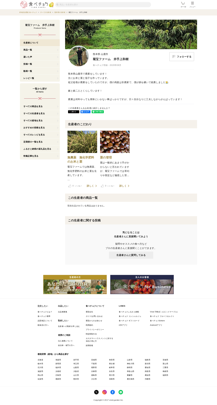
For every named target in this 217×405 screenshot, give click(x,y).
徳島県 (94, 375)
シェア (86, 112)
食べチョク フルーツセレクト (162, 316)
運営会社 (89, 312)
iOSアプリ (123, 325)
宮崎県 (112, 379)
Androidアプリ (156, 325)
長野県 (94, 367)
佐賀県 (40, 379)
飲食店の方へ (43, 325)
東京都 (112, 364)
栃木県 (40, 364)
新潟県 (147, 364)
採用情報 (89, 345)
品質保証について (45, 321)
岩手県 (76, 360)
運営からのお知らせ (94, 321)
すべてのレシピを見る (34, 134)
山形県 (129, 360)
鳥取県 (147, 371)
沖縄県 (147, 379)
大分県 (94, 379)
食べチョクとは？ (45, 312)
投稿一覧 (27, 64)
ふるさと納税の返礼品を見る (37, 149)
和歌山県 (130, 371)
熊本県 (76, 379)
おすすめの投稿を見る (34, 127)
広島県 (58, 375)
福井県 (58, 367)
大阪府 (76, 371)
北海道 (40, 360)
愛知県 (147, 367)
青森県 (58, 360)
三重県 (165, 367)
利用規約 (89, 325)
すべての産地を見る (33, 120)
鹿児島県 (130, 379)
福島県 (147, 360)
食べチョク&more (157, 321)
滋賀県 (40, 371)
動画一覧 (27, 71)
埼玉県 (76, 364)
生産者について (31, 42)
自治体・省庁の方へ (66, 345)
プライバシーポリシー (95, 330)
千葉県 (94, 364)
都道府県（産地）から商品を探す (53, 354)
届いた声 (27, 57)
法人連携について (65, 341)
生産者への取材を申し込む (69, 326)
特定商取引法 (91, 334)
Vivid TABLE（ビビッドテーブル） (164, 312)
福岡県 (165, 375)
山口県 (76, 375)
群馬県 (58, 364)
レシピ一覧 (28, 78)
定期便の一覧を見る (33, 142)
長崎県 (58, 379)
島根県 (165, 371)
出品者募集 (62, 312)
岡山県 (40, 375)
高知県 (147, 375)
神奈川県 (130, 364)
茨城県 (165, 360)
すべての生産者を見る (34, 113)
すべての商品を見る (33, 106)
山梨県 (76, 367)
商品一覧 (27, 50)
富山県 (165, 364)
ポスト (73, 112)
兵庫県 (94, 371)
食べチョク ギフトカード (129, 321)
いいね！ (77, 186)
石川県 (40, 367)
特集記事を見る (31, 156)
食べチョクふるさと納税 (129, 312)
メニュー (192, 7)
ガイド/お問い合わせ (94, 316)
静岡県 (129, 367)
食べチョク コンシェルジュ (130, 316)
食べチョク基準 (44, 316)
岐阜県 (112, 367)
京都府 (58, 371)
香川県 (112, 375)
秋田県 (112, 360)
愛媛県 (129, 375)
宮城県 (94, 360)
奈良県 (112, 371)
